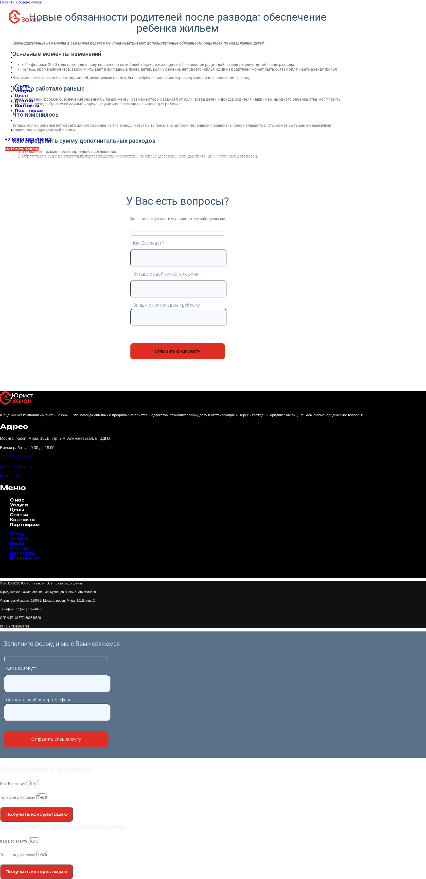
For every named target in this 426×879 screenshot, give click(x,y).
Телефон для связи (18, 797)
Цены (24, 62)
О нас (25, 52)
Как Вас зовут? (14, 784)
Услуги (26, 57)
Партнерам (32, 77)
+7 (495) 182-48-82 (28, 139)
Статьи (27, 67)
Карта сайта (11, 476)
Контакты (30, 72)
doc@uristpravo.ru (16, 466)
